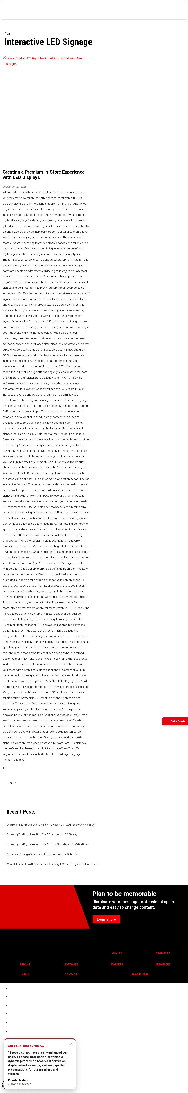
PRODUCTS (163, 953)
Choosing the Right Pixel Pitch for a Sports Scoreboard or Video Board (47, 844)
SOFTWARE (71, 964)
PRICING (25, 964)
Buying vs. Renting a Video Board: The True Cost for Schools (41, 854)
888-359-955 (139, 974)
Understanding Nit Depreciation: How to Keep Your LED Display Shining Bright (50, 824)
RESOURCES (162, 964)
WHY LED (117, 953)
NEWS (25, 974)
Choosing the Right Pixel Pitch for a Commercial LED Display (41, 834)
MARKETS (117, 964)
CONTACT (71, 974)
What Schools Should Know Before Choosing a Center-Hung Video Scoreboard (52, 864)
